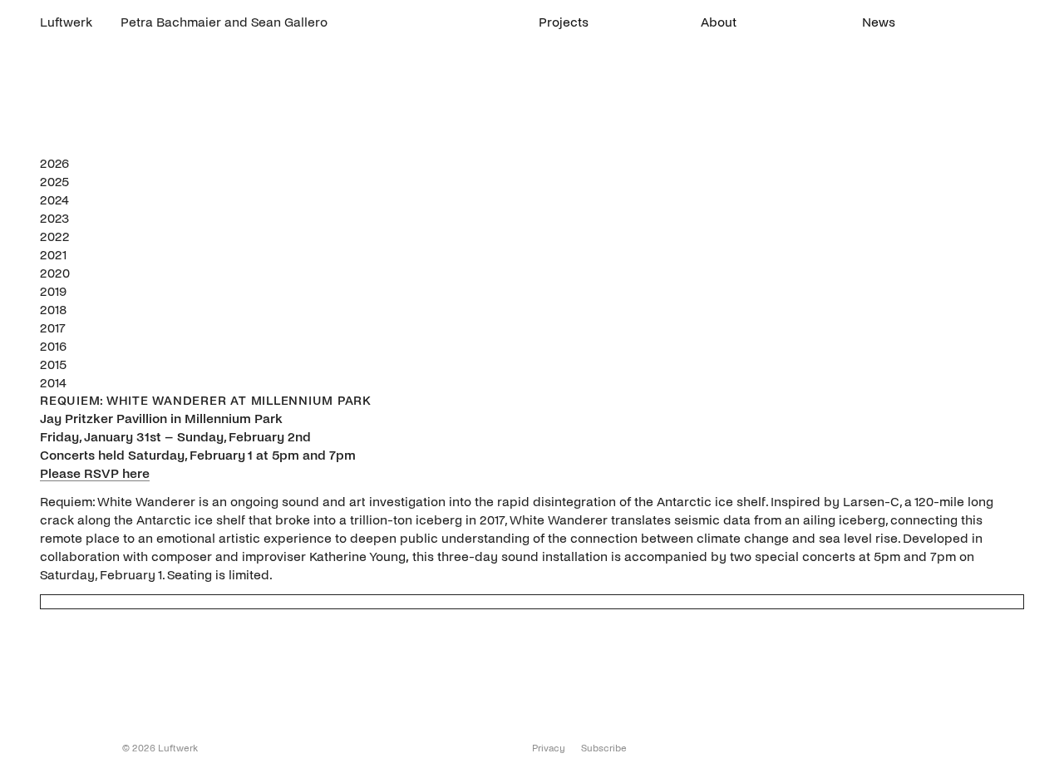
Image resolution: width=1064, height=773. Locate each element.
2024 (54, 200)
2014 (53, 383)
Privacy (548, 748)
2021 (53, 255)
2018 (53, 310)
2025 (54, 182)
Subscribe (604, 748)
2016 (53, 346)
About (718, 22)
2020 (55, 273)
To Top (49, 751)
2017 (53, 328)
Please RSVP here (95, 473)
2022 (55, 236)
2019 (53, 291)
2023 (54, 218)
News (878, 22)
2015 (53, 364)
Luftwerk (66, 22)
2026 (54, 163)
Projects (564, 22)
